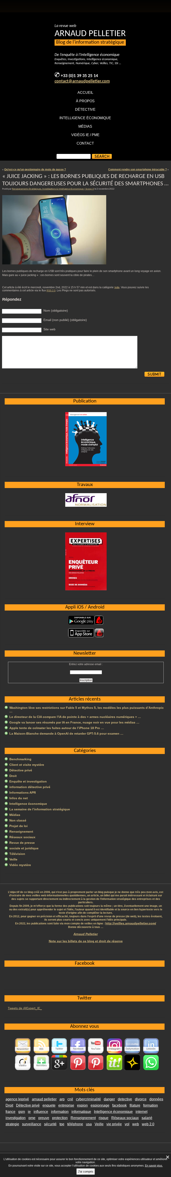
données (156, 1099)
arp (62, 1099)
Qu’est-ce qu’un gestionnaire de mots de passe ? (35, 169)
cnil (70, 1099)
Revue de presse (22, 842)
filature (135, 1105)
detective (125, 1099)
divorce (141, 1099)
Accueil (85, 92)
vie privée (114, 1124)
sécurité (50, 1124)
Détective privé (20, 770)
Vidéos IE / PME (85, 135)
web (135, 1124)
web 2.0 (148, 1124)
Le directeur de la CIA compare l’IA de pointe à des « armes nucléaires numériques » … (75, 717)
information (60, 1112)
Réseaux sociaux (22, 837)
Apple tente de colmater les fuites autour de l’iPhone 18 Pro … (56, 728)
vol (127, 1124)
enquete (49, 1105)
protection (60, 1118)
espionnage (100, 1105)
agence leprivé (17, 1099)
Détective (85, 109)
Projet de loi (18, 826)
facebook (119, 1105)
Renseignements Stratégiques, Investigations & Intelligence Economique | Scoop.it (53, 189)
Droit (13, 776)
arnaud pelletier (44, 1099)
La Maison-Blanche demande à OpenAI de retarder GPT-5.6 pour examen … (66, 733)
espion (82, 1105)
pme (31, 1118)
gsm (21, 1112)
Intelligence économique (85, 118)
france (10, 1112)
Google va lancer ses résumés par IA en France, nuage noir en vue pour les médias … (74, 722)
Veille (117, 287)
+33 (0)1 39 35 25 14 (79, 76)
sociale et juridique (24, 848)
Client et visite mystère (26, 764)
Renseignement (21, 831)
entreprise (66, 1105)
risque (103, 1118)
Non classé (17, 820)
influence (41, 1112)
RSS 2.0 (51, 290)
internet (141, 1112)
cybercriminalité (88, 1099)
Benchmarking (20, 759)
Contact (85, 143)
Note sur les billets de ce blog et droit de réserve (86, 941)
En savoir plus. (154, 1165)
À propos (85, 101)
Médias (85, 126)
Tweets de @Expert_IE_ (25, 1008)
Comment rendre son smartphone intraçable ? (137, 169)
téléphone (75, 1124)
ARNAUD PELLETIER (90, 33)
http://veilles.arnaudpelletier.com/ (130, 923)
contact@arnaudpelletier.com (82, 81)
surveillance (31, 1124)
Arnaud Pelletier (85, 934)
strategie (12, 1124)
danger (109, 1099)
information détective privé (29, 787)
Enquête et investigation (28, 781)
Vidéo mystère (20, 865)
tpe (61, 1124)
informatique (81, 1112)
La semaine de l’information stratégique (39, 809)
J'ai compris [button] (85, 1171)
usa (89, 1124)
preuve (43, 1118)
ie (29, 1112)
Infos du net (18, 798)
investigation (16, 1118)
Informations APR (22, 792)
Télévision (17, 854)
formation (150, 1105)
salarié (147, 1118)
